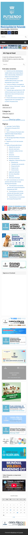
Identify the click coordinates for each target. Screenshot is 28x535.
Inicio (7, 130)
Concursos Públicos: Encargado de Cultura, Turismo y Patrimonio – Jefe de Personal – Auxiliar (15, 86)
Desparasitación (15, 166)
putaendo (23, 120)
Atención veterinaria (14, 149)
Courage (21, 532)
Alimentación (14, 162)
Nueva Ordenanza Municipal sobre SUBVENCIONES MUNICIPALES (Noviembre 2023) (14, 133)
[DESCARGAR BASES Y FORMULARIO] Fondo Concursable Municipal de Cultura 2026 (14, 80)
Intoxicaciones (15, 170)
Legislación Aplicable (14, 172)
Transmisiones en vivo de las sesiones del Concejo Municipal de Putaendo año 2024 (15, 187)
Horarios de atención (14, 156)
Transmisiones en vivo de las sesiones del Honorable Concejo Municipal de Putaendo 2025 (15, 193)
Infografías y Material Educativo (17, 160)
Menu (3, 42)
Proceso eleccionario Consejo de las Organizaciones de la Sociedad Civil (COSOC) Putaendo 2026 (15, 99)
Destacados (15, 119)
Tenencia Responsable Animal (14, 145)
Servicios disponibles (14, 174)
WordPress (13, 532)
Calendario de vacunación (17, 164)
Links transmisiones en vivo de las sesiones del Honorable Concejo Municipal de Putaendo (14, 181)
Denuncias (11, 154)
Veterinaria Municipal (14, 177)
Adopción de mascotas (14, 147)
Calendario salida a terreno (16, 151)
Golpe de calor (15, 168)
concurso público (5, 120)
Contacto (11, 152)
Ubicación (11, 175)
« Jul (13, 517)
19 (10, 510)
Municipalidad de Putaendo (13, 27)
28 (17, 512)
